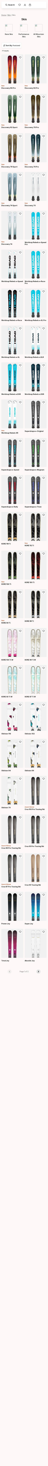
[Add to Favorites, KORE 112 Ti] (43, 515)
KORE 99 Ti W (30, 660)
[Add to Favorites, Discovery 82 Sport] (20, 97)
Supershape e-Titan (33, 507)
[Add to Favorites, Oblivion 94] (20, 742)
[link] (19, 4)
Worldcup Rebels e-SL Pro (35, 320)
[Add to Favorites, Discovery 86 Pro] (20, 57)
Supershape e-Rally (9, 507)
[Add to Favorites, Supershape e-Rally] (20, 478)
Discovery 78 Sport (9, 167)
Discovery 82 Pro (32, 88)
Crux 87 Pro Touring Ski (11, 887)
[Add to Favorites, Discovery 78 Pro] (43, 97)
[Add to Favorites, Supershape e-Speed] (20, 441)
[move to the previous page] (9, 971)
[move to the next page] (38, 971)
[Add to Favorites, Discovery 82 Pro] (43, 57)
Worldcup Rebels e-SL (10, 357)
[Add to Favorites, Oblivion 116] (20, 705)
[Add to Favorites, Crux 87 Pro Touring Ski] (20, 856)
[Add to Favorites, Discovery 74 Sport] (20, 175)
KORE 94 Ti (5, 623)
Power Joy (5, 924)
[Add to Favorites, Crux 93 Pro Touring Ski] (43, 817)
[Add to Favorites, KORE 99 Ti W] (43, 631)
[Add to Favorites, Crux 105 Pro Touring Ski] (43, 779)
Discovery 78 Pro (32, 127)
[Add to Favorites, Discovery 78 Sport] (20, 136)
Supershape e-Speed (10, 470)
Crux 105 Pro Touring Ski (35, 809)
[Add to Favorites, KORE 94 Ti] (20, 592)
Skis (9, 15)
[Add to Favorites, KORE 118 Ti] (20, 515)
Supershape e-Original (34, 431)
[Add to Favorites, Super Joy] (43, 895)
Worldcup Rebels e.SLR (34, 357)
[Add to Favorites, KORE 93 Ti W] (20, 668)
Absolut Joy (30, 961)
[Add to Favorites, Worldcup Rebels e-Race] (20, 291)
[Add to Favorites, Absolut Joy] (43, 932)
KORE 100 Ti (29, 582)
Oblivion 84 (29, 771)
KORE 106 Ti (6, 584)
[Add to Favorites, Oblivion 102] (43, 705)
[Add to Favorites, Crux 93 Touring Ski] (43, 856)
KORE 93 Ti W (6, 697)
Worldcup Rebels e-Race (11, 320)
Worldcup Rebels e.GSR (11, 394)
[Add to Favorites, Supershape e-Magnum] (43, 441)
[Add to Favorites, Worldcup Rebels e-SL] (20, 328)
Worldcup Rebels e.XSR (34, 394)
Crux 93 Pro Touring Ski (34, 846)
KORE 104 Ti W (7, 660)
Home (3, 15)
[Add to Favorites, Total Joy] (20, 932)
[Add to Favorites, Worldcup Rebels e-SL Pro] (43, 291)
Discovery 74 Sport (9, 205)
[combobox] (11, 45)
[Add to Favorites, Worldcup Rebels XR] (20, 402)
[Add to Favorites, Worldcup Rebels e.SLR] (43, 328)
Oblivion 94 (6, 771)
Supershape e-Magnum (34, 470)
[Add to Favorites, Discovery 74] (20, 214)
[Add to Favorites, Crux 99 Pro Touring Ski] (20, 817)
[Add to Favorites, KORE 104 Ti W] (20, 631)
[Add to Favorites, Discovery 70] (43, 175)
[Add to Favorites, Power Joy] (20, 895)
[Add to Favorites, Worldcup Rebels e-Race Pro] (43, 252)
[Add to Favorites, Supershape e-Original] (43, 402)
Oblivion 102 (30, 734)
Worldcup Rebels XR (9, 433)
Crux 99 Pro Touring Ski (11, 848)
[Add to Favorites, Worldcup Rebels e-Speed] (20, 252)
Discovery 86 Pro (8, 88)
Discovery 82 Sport (9, 127)
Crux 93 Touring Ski (33, 885)
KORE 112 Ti (29, 545)
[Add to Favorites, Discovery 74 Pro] (43, 136)
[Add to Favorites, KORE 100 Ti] (43, 554)
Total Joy (5, 961)
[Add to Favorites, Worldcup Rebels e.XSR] (43, 365)
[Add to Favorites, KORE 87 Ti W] (43, 668)
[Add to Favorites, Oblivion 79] (20, 779)
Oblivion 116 (6, 734)
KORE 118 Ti (6, 544)
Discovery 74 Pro (32, 167)
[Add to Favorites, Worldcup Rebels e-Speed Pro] (43, 214)
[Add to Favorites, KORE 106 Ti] (20, 554)
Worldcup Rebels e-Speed (12, 281)
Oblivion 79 (6, 808)
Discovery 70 (30, 205)
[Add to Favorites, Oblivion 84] (43, 742)
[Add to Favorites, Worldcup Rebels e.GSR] (20, 365)
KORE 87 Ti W (30, 697)
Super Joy (29, 924)
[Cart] (30, 4)
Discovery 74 (6, 244)
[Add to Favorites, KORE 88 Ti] (43, 592)
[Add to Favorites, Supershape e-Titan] (43, 478)
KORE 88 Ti (29, 621)
